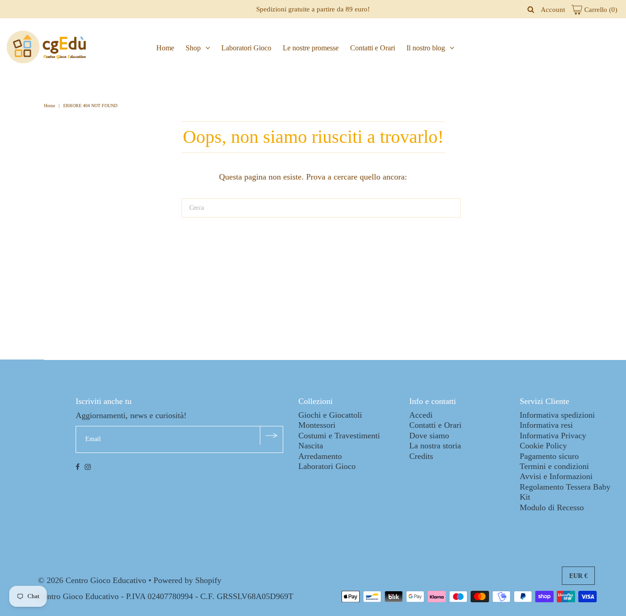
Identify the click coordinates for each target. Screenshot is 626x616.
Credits (421, 456)
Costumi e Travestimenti (339, 435)
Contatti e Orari (372, 48)
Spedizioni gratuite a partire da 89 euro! (313, 9)
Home (165, 48)
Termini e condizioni (554, 466)
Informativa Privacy (553, 435)
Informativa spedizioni (557, 415)
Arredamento (320, 456)
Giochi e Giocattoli (330, 415)
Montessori (316, 425)
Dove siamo (429, 435)
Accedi (421, 415)
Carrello (599, 9)
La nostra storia (435, 445)
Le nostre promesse (311, 48)
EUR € (578, 575)
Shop (193, 48)
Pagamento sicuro (549, 456)
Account (553, 9)
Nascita (310, 445)
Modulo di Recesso (552, 507)
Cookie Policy (543, 445)
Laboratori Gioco (246, 48)
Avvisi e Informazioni (556, 476)
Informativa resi (546, 425)
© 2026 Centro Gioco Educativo (92, 580)
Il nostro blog (425, 48)
